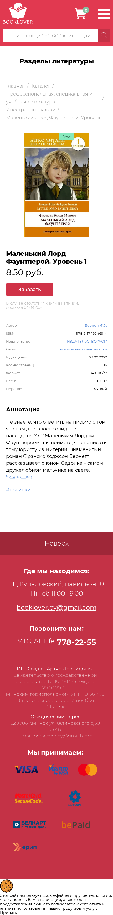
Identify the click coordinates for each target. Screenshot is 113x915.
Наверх (57, 543)
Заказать (29, 289)
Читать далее (19, 477)
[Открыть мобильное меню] (104, 14)
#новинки (18, 490)
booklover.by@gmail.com (56, 607)
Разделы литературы (56, 61)
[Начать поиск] (104, 35)
